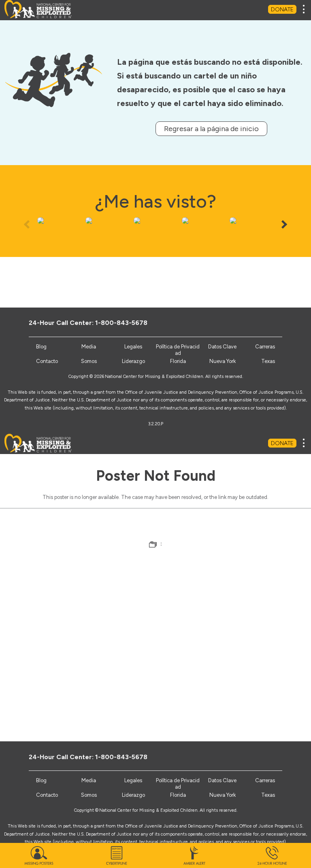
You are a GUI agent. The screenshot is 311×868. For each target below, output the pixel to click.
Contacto (47, 361)
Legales (133, 347)
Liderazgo (133, 361)
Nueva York (222, 361)
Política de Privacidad (178, 350)
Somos (89, 361)
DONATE (282, 9)
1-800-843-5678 (121, 323)
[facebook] (225, 322)
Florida (178, 361)
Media (88, 347)
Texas (268, 361)
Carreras (265, 347)
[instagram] (265, 322)
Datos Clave (222, 347)
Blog (41, 347)
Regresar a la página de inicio (211, 128)
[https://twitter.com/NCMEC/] (239, 322)
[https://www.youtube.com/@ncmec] (252, 322)
